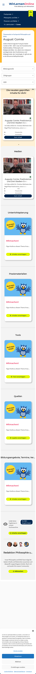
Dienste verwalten (18, 651)
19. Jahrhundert (9, 24)
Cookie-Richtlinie (8, 671)
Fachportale (7, 14)
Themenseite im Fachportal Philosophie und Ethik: (16, 35)
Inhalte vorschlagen (19, 254)
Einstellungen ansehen (18, 667)
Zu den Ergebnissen (26, 522)
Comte (18, 24)
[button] (33, 631)
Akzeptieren (18, 656)
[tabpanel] (18, 119)
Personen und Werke (10, 21)
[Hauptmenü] (3, 4)
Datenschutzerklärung (19, 671)
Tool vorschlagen (19, 377)
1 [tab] (19, 145)
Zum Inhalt (18, 137)
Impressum (29, 671)
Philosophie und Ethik (10, 18)
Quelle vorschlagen (19, 438)
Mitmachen (19, 571)
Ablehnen (18, 662)
